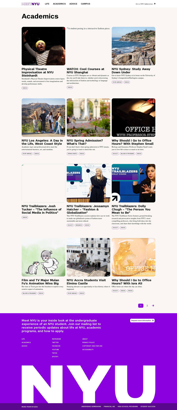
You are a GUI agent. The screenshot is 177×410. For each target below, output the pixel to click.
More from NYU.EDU (30, 407)
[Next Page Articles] (153, 305)
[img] (43, 46)
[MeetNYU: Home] (30, 3)
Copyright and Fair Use (92, 346)
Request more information (141, 320)
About (85, 339)
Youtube (55, 350)
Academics (59, 4)
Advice (73, 4)
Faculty (115, 153)
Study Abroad (117, 82)
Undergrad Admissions (91, 406)
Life (47, 4)
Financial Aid (109, 406)
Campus (85, 4)
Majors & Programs (127, 153)
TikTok (54, 353)
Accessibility (88, 350)
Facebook (56, 346)
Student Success (148, 406)
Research (79, 225)
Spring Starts (72, 153)
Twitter (55, 342)
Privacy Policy (88, 342)
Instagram (56, 339)
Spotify (55, 357)
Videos (25, 88)
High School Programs (128, 406)
